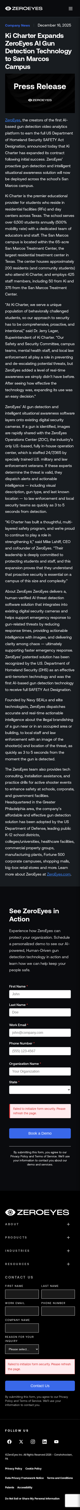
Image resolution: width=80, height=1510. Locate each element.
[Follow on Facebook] (9, 1441)
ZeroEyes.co (57, 874)
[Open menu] (70, 8)
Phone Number (22, 1043)
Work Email (18, 1025)
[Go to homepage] (23, 8)
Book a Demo (40, 1133)
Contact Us (40, 1386)
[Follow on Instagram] (33, 1441)
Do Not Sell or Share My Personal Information (32, 1498)
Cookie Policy (33, 1468)
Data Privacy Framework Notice (24, 1478)
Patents (9, 1487)
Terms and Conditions (60, 1478)
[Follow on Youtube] (56, 1441)
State (14, 1082)
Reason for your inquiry (19, 1339)
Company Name (17, 1320)
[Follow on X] (21, 1441)
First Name (18, 986)
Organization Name (25, 1063)
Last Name (18, 1005)
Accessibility (24, 1487)
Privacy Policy (13, 1468)
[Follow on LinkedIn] (44, 1441)
